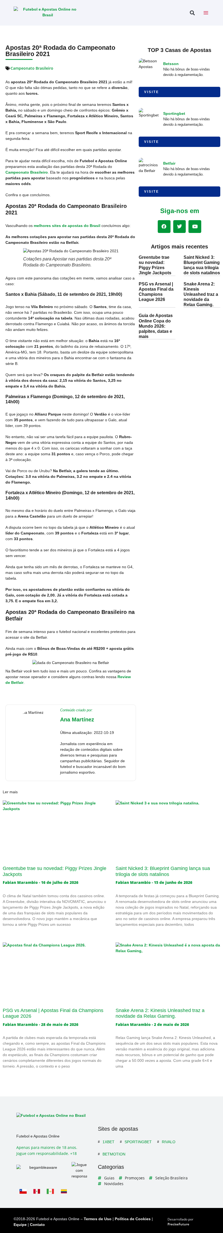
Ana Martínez (77, 719)
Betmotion (114, 1154)
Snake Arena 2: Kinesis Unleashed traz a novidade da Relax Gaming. (201, 294)
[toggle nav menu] (205, 12)
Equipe (20, 1224)
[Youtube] (194, 226)
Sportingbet (174, 113)
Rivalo (168, 1142)
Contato (37, 1224)
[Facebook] (164, 226)
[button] (192, 12)
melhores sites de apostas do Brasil (67, 225)
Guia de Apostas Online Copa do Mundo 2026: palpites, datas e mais (156, 326)
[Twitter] (179, 226)
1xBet (108, 1142)
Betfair (169, 163)
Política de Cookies (133, 1219)
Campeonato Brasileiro (32, 68)
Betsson (171, 64)
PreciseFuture (178, 1224)
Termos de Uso (98, 1219)
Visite (151, 92)
